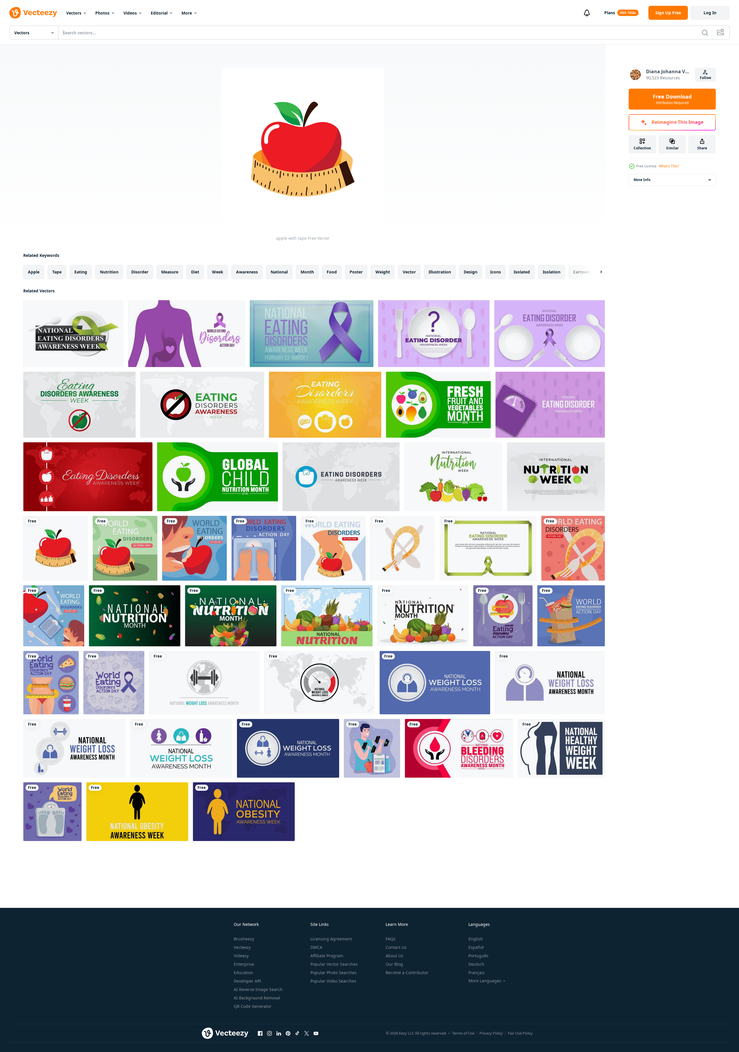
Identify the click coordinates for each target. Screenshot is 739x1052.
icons (495, 272)
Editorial (159, 13)
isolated (522, 272)
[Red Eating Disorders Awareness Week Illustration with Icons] (87, 476)
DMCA (316, 947)
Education (243, 972)
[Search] (705, 32)
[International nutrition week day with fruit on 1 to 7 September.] (453, 476)
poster (356, 272)
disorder (139, 272)
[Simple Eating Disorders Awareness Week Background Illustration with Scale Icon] (341, 476)
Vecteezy (242, 947)
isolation (551, 272)
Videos (130, 13)
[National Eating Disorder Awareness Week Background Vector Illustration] (550, 405)
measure (169, 272)
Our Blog (394, 964)
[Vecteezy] (33, 13)
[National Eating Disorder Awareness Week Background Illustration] (434, 333)
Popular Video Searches (333, 981)
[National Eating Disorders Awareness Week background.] (73, 333)
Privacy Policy (491, 1033)
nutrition (109, 272)
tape (57, 272)
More (186, 13)
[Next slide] (596, 272)
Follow (705, 77)
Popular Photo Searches (333, 972)
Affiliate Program (326, 955)
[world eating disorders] (263, 548)
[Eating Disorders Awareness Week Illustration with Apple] (202, 405)
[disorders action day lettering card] (571, 615)
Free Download (672, 99)
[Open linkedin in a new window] (278, 1033)
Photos (102, 13)
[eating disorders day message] (503, 615)
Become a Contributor (407, 972)
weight (382, 272)
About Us (394, 955)
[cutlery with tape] (402, 548)
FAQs (390, 939)
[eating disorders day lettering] (372, 748)
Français (476, 972)
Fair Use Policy (520, 1033)
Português (478, 955)
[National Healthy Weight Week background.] (561, 748)
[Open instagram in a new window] (269, 1033)
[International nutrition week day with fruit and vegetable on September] (556, 476)
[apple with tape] (55, 548)
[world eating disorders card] (125, 548)
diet (195, 272)
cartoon (581, 272)
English (475, 939)
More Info (642, 179)
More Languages (484, 980)
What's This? (669, 166)
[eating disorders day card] (52, 811)
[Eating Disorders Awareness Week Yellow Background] (325, 405)
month (307, 272)
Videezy (241, 955)
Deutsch (476, 964)
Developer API (247, 981)
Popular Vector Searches (334, 964)
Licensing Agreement (331, 939)
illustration (440, 272)
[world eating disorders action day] (573, 548)
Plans (609, 12)
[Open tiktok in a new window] (297, 1033)
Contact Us (396, 947)
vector (409, 272)
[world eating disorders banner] (194, 548)
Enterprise (244, 964)
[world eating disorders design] (333, 548)
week (217, 272)
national (279, 272)
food (332, 272)
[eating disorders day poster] (51, 682)
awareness (247, 272)
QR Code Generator (252, 1006)
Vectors (73, 13)
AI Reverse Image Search (258, 989)
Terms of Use (463, 1033)
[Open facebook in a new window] (260, 1033)
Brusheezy (244, 939)
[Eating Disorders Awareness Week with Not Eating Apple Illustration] (79, 405)
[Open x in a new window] (306, 1033)
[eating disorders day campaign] (113, 682)
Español (476, 947)
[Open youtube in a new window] (316, 1033)
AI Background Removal (257, 998)
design (470, 272)
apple (33, 272)
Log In (710, 12)
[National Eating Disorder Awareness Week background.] (488, 548)
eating (80, 272)
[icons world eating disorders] (53, 615)
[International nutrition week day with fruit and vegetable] (134, 615)
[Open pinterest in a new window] (288, 1033)
